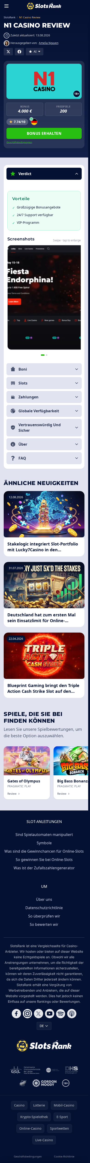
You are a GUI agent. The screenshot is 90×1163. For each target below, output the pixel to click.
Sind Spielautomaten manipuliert (44, 834)
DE (42, 1026)
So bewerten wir (44, 924)
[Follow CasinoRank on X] (38, 1013)
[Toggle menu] (6, 6)
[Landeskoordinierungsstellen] (23, 1083)
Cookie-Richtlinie (64, 1156)
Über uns (44, 899)
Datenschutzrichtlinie (44, 907)
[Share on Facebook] (19, 51)
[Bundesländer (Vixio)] (52, 1070)
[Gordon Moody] (45, 1083)
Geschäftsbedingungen (19, 142)
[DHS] (71, 1070)
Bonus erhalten (44, 133)
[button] (44, 174)
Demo (41, 751)
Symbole (44, 842)
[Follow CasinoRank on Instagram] (27, 1013)
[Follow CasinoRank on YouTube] (49, 1013)
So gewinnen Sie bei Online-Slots (44, 859)
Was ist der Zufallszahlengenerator (44, 867)
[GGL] (25, 1070)
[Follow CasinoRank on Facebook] (16, 1013)
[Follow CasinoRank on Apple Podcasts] (71, 1013)
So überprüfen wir (44, 916)
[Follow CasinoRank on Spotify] (60, 1013)
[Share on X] (8, 51)
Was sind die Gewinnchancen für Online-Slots (44, 851)
